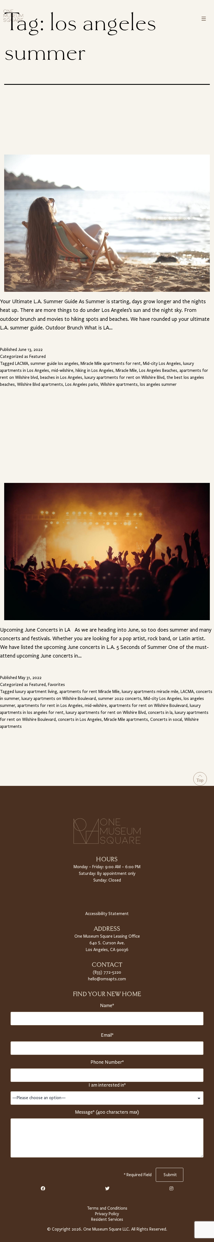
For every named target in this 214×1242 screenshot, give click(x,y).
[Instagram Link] (171, 1189)
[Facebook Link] (43, 1189)
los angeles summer (158, 384)
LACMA (21, 363)
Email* (107, 1035)
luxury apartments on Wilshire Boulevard (58, 698)
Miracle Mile (126, 370)
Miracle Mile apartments (126, 719)
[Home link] (13, 15)
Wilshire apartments (119, 384)
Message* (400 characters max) (107, 1112)
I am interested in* (107, 1085)
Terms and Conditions (107, 1208)
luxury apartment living (36, 691)
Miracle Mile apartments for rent (111, 363)
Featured (37, 356)
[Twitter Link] (107, 1189)
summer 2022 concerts (119, 698)
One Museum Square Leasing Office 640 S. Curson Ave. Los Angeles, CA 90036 (107, 943)
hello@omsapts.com (107, 978)
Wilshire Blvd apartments (40, 384)
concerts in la (160, 712)
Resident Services (107, 1219)
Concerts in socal (166, 719)
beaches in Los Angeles (61, 377)
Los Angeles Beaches (158, 370)
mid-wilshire (62, 370)
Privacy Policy (107, 1213)
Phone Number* (107, 1062)
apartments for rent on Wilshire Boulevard (148, 705)
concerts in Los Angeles (80, 719)
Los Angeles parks (81, 384)
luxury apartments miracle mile (150, 691)
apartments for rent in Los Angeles (49, 705)
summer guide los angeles (54, 363)
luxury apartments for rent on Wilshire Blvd (124, 377)
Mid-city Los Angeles (162, 363)
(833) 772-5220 (107, 972)
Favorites (56, 684)
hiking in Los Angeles (94, 370)
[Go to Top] (200, 779)
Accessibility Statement (107, 913)
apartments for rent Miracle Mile (89, 691)
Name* (107, 1005)
